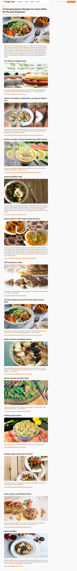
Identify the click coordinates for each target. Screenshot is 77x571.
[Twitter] (54, 2)
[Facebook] (51, 2)
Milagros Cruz (6, 14)
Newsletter (72, 1)
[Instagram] (60, 2)
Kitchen (32, 1)
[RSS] (65, 2)
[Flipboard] (62, 2)
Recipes (26, 1)
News (4, 6)
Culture (37, 1)
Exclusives (20, 1)
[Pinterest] (57, 2)
